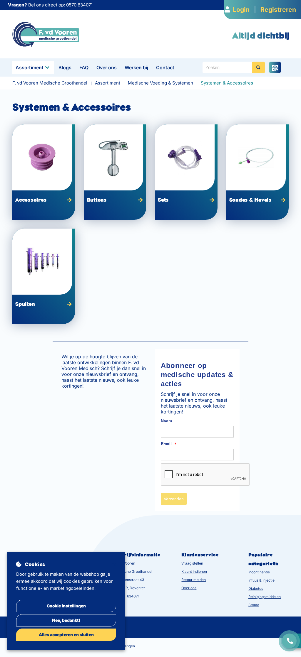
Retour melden (193, 579)
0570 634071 (79, 5)
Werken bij (136, 67)
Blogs (64, 67)
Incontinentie (259, 572)
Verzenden (174, 498)
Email (168, 444)
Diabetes (255, 588)
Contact (165, 67)
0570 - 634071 (127, 596)
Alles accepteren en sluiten (66, 634)
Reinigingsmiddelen (264, 596)
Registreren (278, 9)
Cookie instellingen (66, 605)
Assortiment (30, 67)
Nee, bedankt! (66, 620)
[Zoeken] (258, 67)
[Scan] (275, 67)
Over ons (106, 67)
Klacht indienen (194, 571)
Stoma (253, 605)
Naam (166, 420)
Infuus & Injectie (261, 580)
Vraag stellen (192, 563)
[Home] (45, 34)
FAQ (83, 67)
